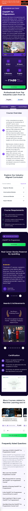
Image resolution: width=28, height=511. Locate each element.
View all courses (13, 435)
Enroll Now (14, 87)
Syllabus (13, 107)
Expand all (23, 183)
